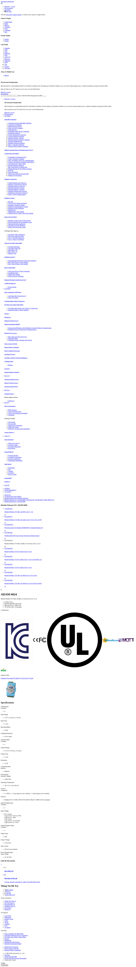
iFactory (6, 313)
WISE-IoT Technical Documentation (19, 429)
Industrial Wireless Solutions (16, 143)
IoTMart (6, 488)
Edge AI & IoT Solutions (15, 128)
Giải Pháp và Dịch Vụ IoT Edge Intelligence (15, 358)
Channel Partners (9, 394)
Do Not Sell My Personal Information (15, 958)
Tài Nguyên (11, 422)
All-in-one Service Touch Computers (19, 271)
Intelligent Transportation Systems (18, 206)
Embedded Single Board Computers (18, 131)
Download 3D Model (13, 678)
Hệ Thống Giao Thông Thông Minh (13, 304)
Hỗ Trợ (6, 402)
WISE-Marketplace (10, 490)
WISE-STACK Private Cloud (17, 227)
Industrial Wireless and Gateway (17, 191)
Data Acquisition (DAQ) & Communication (21, 160)
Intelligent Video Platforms (16, 208)
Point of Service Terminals (16, 276)
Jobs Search (7, 908)
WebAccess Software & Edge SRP (18, 174)
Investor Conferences (14, 459)
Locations (11, 473)
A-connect (7, 927)
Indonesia (7, 53)
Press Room (11, 448)
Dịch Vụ (7, 376)
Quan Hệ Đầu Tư (8, 452)
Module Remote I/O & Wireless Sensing (20, 169)
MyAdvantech (8, 8)
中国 (5, 50)
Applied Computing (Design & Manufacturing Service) (18, 150)
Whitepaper (7, 917)
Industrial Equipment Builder (12, 324)
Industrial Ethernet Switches (16, 188)
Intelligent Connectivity (10, 179)
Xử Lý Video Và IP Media (16, 239)
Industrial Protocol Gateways (16, 186)
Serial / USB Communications (17, 194)
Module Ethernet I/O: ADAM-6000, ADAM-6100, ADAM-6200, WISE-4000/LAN (29, 500)
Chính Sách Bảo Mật (10, 956)
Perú (5, 32)
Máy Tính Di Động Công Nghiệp (18, 264)
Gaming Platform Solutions (16, 136)
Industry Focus (8, 919)
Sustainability (8, 478)
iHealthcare (7, 317)
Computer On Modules (15, 125)
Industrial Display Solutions (11, 372)
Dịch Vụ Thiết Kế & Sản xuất (12, 351)
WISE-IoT (11, 401)
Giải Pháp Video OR (14, 248)
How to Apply (12, 474)
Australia (7, 48)
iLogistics (7, 368)
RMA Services (12, 410)
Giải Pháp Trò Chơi (9, 354)
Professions (11, 468)
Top (4, 963)
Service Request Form (14, 411)
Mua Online (9, 890)
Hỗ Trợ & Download (9, 406)
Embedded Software (14, 133)
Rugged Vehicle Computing (11, 347)
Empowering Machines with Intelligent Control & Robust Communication (29, 328)
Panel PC (11, 170)
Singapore (7, 60)
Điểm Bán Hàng (13, 338)
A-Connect (7, 492)
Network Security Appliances (16, 224)
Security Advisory (9, 432)
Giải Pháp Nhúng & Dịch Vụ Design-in (14, 301)
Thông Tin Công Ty (14, 443)
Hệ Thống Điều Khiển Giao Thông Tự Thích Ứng (23, 308)
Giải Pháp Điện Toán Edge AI (17, 296)
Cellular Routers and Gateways (17, 183)
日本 (5, 55)
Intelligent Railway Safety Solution (18, 310)
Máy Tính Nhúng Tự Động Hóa (17, 167)
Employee (7, 481)
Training (10, 471)
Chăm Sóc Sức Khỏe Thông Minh (13, 243)
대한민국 (7, 57)
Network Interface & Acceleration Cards (20, 222)
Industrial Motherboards (15, 141)
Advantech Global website (13, 14)
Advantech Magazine (14, 446)
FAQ (5, 926)
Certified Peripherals (9, 283)
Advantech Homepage (7, 1)
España (6, 41)
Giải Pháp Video (8, 361)
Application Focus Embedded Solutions (19, 123)
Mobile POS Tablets (14, 274)
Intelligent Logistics (9, 257)
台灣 (5, 62)
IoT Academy (12, 424)
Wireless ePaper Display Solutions (18, 146)
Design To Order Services (11, 383)
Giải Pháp (7, 288)
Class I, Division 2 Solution (16, 159)
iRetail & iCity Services (10, 333)
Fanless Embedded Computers (17, 135)
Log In (13, 6)
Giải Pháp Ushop (13, 273)
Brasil (6, 23)
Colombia (7, 30)
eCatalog (7, 924)
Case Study (7, 916)
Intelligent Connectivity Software (17, 193)
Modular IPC (12, 210)
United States (8, 22)
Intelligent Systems (9, 198)
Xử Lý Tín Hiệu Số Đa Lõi (16, 238)
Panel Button (4, 94)
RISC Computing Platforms (16, 145)
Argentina (7, 27)
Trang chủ (7, 495)
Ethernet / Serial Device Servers (17, 184)
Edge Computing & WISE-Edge (12, 292)
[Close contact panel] (1, 864)
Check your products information (17, 413)
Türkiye (6, 66)
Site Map (7, 955)
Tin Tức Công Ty (9, 903)
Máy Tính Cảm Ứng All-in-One (17, 337)
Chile (6, 28)
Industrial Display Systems (16, 138)
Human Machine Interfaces (16, 165)
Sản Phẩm (7, 116)
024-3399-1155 (10, 895)
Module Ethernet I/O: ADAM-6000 (14, 501)
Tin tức (6, 922)
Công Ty (7, 436)
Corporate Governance (14, 457)
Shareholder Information (15, 460)
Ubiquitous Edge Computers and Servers (20, 340)
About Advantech (8, 439)
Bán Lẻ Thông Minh (9, 267)
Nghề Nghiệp (7, 464)
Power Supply (12, 287)
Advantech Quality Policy (11, 386)
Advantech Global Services (11, 379)
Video (6, 921)
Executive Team (13, 445)
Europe (6, 39)
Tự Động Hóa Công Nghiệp (11, 153)
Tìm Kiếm (7, 10)
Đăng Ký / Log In (9, 99)
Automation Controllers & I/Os (17, 157)
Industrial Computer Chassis (16, 205)
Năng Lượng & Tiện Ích (10, 344)
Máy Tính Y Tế (12, 252)
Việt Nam (9, 11)
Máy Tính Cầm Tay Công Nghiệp (18, 262)
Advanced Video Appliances (16, 234)
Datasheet (3, 678)
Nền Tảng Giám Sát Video (16, 236)
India (5, 52)
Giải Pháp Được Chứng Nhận (17, 164)
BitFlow (10, 365)
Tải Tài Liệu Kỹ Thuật (26, 678)
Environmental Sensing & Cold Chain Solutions (22, 260)
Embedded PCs (12, 130)
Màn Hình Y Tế (12, 250)
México (6, 25)
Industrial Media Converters (16, 189)
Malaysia (7, 59)
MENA (6, 75)
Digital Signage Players (15, 126)
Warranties (11, 415)
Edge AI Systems (13, 297)
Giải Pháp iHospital (14, 247)
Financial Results (13, 455)
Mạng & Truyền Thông (10, 217)
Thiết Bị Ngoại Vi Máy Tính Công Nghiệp (20, 213)
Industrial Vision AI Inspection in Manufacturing (22, 329)
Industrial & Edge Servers (11, 321)
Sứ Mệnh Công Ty (9, 906)
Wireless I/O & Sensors (15, 175)
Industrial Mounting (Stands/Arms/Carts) (15, 280)
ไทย (5, 64)
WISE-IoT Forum (13, 427)
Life (9, 469)
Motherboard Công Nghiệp (16, 211)
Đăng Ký (7, 6)
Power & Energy (13, 172)
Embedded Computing (10, 119)
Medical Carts (12, 253)
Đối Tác (6, 390)
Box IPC (10, 201)
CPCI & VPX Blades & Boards (17, 203)
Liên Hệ (6, 485)
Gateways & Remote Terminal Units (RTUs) (21, 162)
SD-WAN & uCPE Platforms (16, 225)
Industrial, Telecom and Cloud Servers (19, 220)
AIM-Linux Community (15, 425)
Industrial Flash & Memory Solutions (19, 140)
